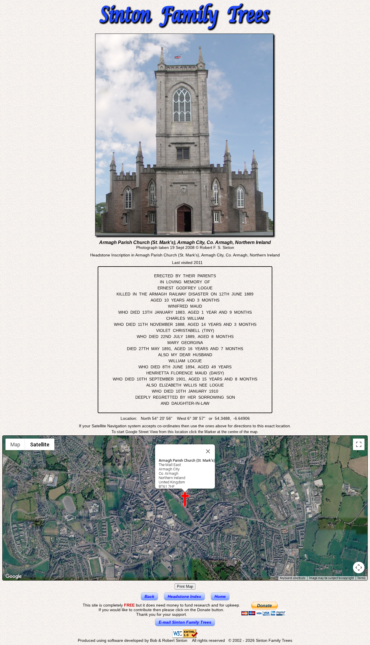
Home (220, 596)
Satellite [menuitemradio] (39, 444)
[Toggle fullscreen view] (359, 444)
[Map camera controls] (359, 567)
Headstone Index (184, 596)
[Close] (208, 451)
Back (149, 596)
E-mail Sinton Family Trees (185, 622)
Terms (361, 578)
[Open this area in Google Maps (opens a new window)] (13, 576)
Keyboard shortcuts (293, 578)
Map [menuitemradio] (15, 444)
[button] (185, 500)
